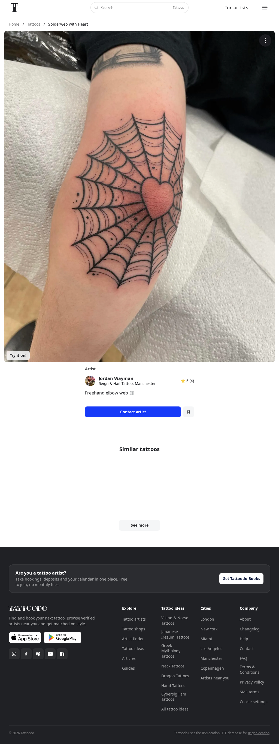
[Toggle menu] (264, 7)
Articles (129, 658)
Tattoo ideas (133, 648)
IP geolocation (258, 733)
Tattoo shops (133, 628)
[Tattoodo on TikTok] (26, 653)
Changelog (250, 628)
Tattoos (178, 7)
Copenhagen (212, 668)
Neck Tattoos (172, 666)
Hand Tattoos (173, 685)
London (207, 619)
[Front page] (14, 7)
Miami (206, 638)
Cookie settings (254, 701)
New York (209, 628)
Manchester (211, 658)
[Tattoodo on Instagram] (14, 653)
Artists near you (215, 678)
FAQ (243, 658)
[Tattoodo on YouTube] (50, 653)
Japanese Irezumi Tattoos (175, 634)
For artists (236, 8)
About (245, 619)
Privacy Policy (252, 682)
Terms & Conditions (249, 669)
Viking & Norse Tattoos (174, 620)
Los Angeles (211, 648)
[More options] (265, 40)
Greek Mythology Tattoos (170, 651)
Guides (128, 668)
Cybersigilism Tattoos (173, 696)
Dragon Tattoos (175, 675)
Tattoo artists (134, 619)
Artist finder (133, 638)
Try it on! (18, 355)
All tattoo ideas (175, 709)
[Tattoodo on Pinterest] (38, 653)
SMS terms (249, 691)
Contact (247, 648)
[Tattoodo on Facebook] (62, 653)
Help (244, 638)
